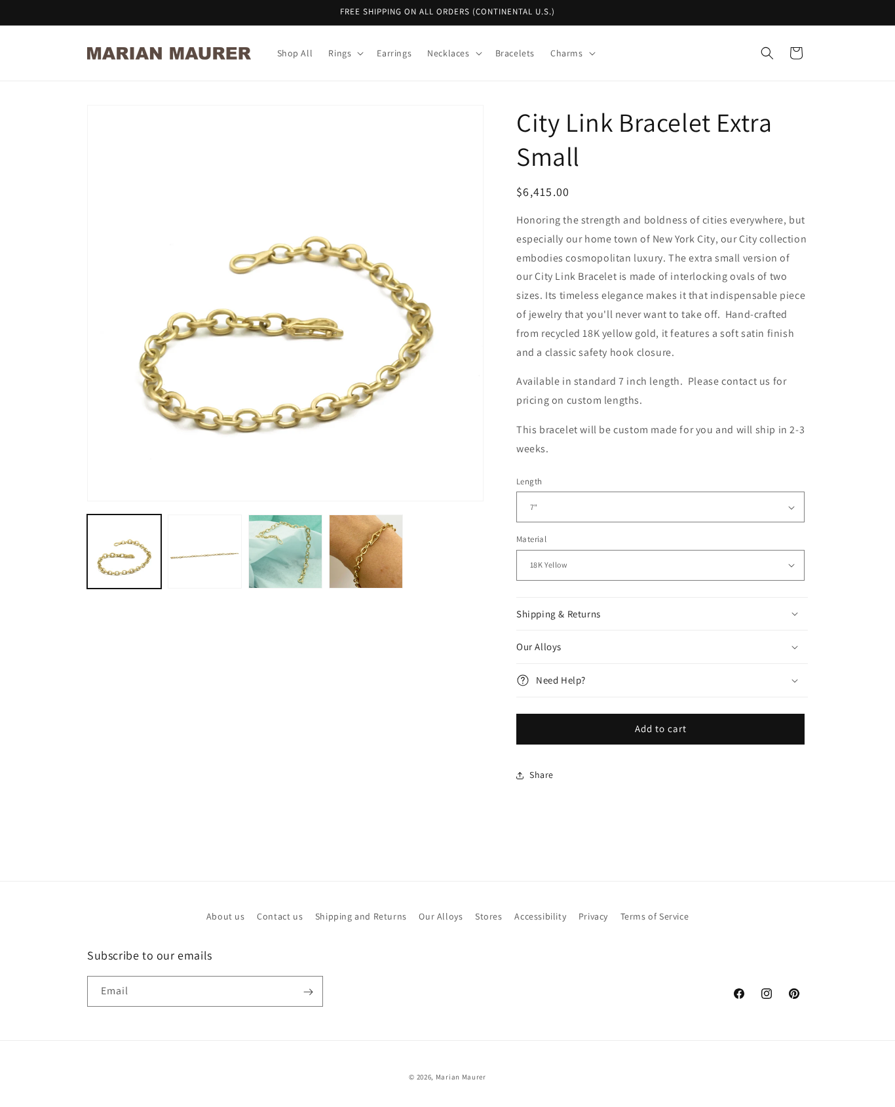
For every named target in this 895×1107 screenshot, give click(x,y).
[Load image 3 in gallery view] (285, 552)
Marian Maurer (461, 1076)
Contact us (280, 916)
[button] (344, 53)
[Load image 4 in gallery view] (366, 552)
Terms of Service (654, 916)
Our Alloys (441, 916)
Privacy (593, 916)
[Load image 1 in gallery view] (124, 552)
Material (531, 539)
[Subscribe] (308, 992)
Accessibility (540, 916)
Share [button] (541, 775)
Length (529, 481)
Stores (489, 916)
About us (225, 916)
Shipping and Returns (361, 916)
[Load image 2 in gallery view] (205, 552)
